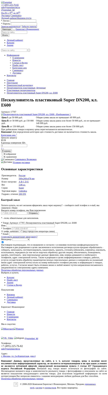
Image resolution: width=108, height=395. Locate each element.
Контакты (11, 75)
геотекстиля (50, 388)
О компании (18, 58)
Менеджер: (6, 239)
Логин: (5, 21)
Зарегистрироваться (10, 26)
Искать (5, 35)
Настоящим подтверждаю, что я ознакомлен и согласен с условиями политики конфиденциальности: (49, 245)
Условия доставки (21, 162)
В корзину (6, 151)
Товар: (5, 223)
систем (38, 388)
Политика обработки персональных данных (22, 270)
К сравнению (10, 157)
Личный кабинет (15, 40)
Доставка (16, 73)
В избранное (10, 154)
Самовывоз (17, 70)
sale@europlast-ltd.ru (10, 7)
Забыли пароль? (29, 26)
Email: (5, 234)
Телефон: (6, 228)
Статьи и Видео (20, 63)
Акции (10, 45)
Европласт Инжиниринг (27, 29)
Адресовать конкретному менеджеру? (19, 237)
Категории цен (19, 68)
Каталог (10, 42)
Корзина (11, 294)
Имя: (3, 225)
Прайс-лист (17, 65)
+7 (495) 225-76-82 (10, 5)
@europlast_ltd (8, 10)
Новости (16, 60)
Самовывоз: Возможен (26, 159)
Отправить (33, 213)
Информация (13, 55)
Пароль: (5, 23)
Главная (10, 312)
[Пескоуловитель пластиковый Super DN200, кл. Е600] (36, 114)
